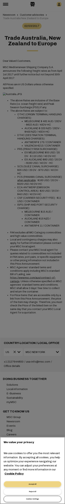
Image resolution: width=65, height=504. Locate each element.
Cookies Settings (32, 499)
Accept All (32, 484)
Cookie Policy (14, 473)
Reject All (32, 491)
